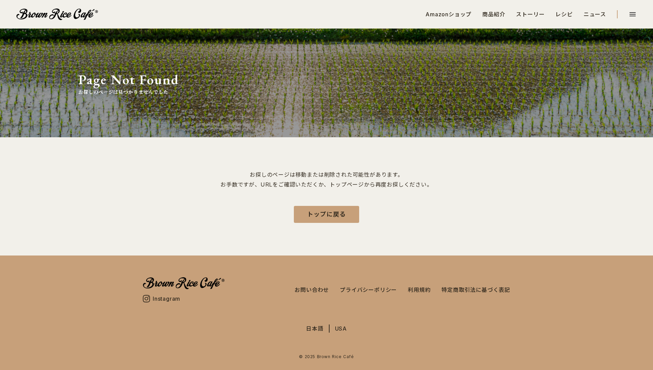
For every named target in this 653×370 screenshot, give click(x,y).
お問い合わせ (312, 290)
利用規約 (419, 290)
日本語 (314, 328)
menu (633, 14)
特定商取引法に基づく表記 (475, 290)
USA (341, 328)
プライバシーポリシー (368, 290)
